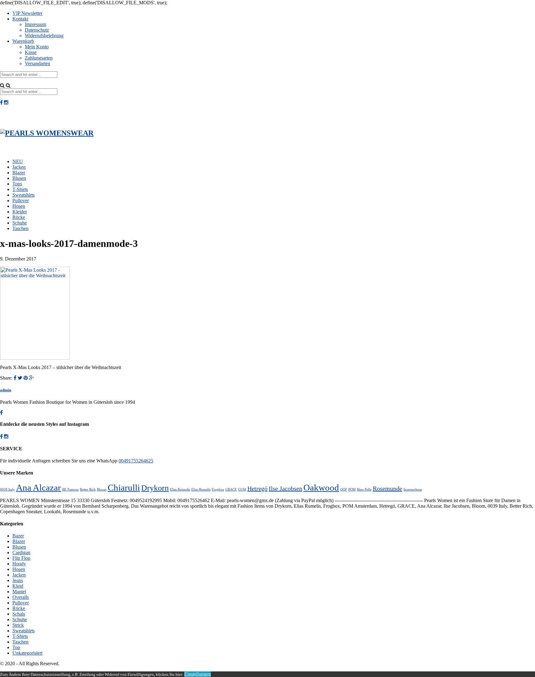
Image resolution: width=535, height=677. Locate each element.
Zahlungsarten (39, 57)
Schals (18, 614)
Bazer (18, 535)
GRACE (231, 489)
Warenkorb (23, 41)
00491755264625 (136, 460)
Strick (18, 625)
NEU (17, 161)
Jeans (17, 580)
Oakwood (321, 487)
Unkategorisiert (27, 653)
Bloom (102, 489)
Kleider (19, 211)
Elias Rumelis (201, 489)
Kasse (31, 52)
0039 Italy (7, 489)
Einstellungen (197, 674)
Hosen (18, 206)
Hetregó (257, 488)
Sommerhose (412, 489)
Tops (17, 183)
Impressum (35, 24)
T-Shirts (20, 189)
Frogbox (218, 489)
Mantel (19, 591)
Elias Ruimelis (180, 489)
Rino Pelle (364, 489)
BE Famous (70, 489)
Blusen (19, 178)
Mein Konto (37, 46)
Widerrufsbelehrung (44, 35)
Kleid (17, 586)
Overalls (20, 597)
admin (5, 390)
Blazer (18, 172)
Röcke (18, 217)
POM (352, 489)
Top (16, 647)
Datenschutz (37, 30)
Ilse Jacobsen (285, 488)
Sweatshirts (23, 195)
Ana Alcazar (38, 487)
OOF (343, 489)
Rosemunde (387, 488)
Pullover (20, 200)
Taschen (20, 228)
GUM (242, 489)
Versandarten (37, 63)
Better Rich (88, 489)
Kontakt (20, 18)
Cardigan (21, 552)
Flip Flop (21, 558)
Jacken (19, 167)
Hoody (19, 563)
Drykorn (155, 487)
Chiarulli (124, 487)
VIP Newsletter (27, 13)
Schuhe (19, 222)
